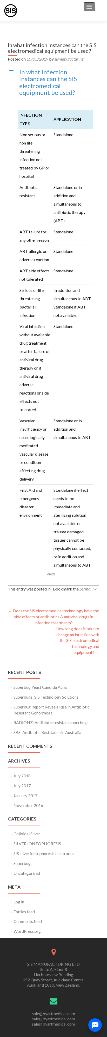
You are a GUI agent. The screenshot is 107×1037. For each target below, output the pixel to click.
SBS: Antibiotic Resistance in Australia (47, 732)
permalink (88, 588)
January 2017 (25, 795)
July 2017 (22, 785)
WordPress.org (27, 931)
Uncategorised (27, 873)
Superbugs (23, 863)
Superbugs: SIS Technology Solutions (46, 696)
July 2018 (22, 775)
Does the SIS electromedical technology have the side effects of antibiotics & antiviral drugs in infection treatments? (53, 616)
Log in (19, 901)
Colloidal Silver (27, 833)
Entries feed (24, 911)
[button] (53, 82)
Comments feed (28, 921)
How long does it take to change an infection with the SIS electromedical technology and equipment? (77, 640)
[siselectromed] (10, 10)
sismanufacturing (69, 58)
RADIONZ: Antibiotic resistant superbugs (51, 722)
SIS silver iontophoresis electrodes (44, 853)
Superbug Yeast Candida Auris (40, 687)
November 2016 (28, 805)
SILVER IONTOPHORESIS (37, 843)
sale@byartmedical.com (53, 1013)
